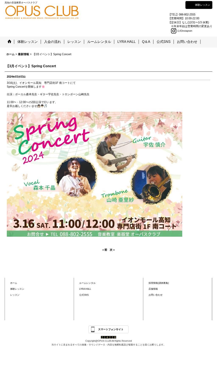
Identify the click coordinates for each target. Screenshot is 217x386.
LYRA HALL (85, 289)
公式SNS (84, 295)
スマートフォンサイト (111, 329)
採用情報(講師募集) (159, 283)
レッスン (14, 295)
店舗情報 (153, 289)
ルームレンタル (87, 283)
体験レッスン (202, 4)
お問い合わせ (156, 295)
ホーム (13, 283)
